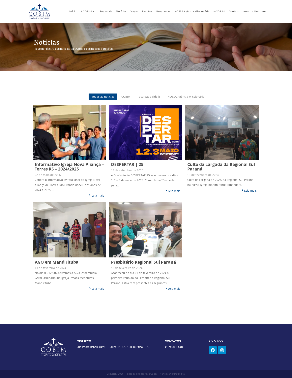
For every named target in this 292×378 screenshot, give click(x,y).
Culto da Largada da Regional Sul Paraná (221, 167)
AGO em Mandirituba (56, 262)
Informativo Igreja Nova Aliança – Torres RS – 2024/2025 (69, 167)
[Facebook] (213, 350)
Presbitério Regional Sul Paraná (143, 262)
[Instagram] (222, 350)
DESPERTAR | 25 (127, 164)
